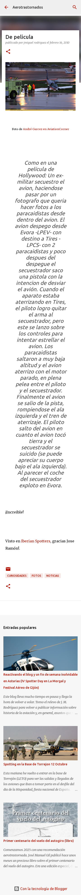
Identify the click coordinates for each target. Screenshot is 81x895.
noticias (52, 575)
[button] (8, 52)
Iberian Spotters (35, 541)
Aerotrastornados (28, 7)
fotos (36, 575)
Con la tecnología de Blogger (43, 889)
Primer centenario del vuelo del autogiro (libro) (38, 841)
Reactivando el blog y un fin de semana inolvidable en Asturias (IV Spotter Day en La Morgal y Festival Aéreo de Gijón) (40, 681)
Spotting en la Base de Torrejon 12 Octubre (35, 764)
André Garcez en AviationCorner (46, 129)
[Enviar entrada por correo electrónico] (8, 570)
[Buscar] (74, 7)
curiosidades (17, 575)
